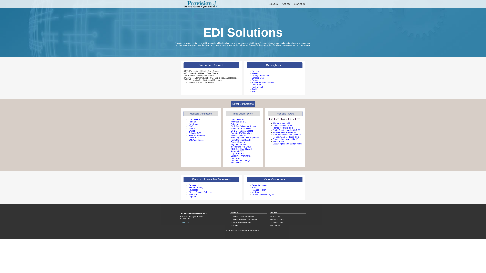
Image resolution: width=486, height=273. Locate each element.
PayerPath (256, 85)
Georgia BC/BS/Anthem (241, 133)
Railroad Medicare (197, 135)
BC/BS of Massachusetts (242, 131)
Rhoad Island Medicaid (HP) (285, 139)
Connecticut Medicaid (282, 125)
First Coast (193, 124)
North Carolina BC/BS (241, 140)
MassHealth (278, 141)
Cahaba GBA (195, 119)
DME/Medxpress (196, 140)
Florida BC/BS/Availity (241, 129)
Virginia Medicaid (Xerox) (284, 132)
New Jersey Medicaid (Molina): (287, 135)
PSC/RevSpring (196, 188)
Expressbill (194, 185)
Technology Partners (277, 222)
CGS (191, 126)
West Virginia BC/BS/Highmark (245, 138)
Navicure (256, 71)
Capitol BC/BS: (237, 154)
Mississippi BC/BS (239, 135)
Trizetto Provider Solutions (264, 82)
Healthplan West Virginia (263, 194)
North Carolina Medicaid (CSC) (287, 130)
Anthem (234, 124)
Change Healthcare (260, 76)
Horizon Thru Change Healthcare (240, 161)
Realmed (256, 80)
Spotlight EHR (275, 216)
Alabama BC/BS (238, 119)
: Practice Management (242, 216)
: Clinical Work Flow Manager (244, 219)
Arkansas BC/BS (238, 122)
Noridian (192, 122)
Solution (273, 4)
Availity (255, 89)
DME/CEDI (194, 138)
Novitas (192, 129)
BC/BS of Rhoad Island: (241, 149)
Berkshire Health (259, 185)
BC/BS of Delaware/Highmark (244, 126)
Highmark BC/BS (238, 144)
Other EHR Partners (277, 219)
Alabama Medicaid (281, 123)
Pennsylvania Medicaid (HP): (286, 137)
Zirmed (255, 91)
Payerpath (193, 190)
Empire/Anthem (238, 142)
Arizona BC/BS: (238, 151)
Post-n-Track (257, 87)
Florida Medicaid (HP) (283, 128)
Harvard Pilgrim (259, 190)
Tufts (254, 188)
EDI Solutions (275, 225)
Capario (192, 197)
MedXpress (257, 192)
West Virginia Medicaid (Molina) (287, 144)
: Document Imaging (241, 222)
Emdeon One (258, 78)
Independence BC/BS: (241, 147)
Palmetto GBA (195, 133)
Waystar (255, 73)
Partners (286, 4)
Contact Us (299, 4)
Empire (192, 131)
